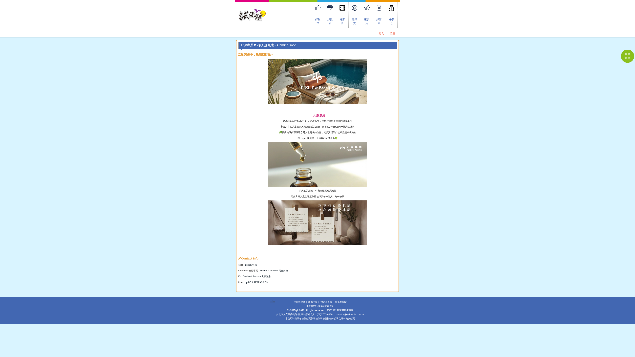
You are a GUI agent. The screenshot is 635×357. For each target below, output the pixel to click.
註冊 (392, 33)
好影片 (342, 21)
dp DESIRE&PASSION (256, 282)
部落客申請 (299, 302)
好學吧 (391, 21)
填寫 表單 (627, 56)
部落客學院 (341, 302)
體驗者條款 (326, 302)
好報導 (317, 21)
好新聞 (379, 21)
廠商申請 (313, 302)
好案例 (330, 21)
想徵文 (354, 21)
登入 (381, 33)
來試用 (366, 21)
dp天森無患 (251, 264)
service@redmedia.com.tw (350, 314)
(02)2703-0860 (325, 314)
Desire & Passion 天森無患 (274, 270)
